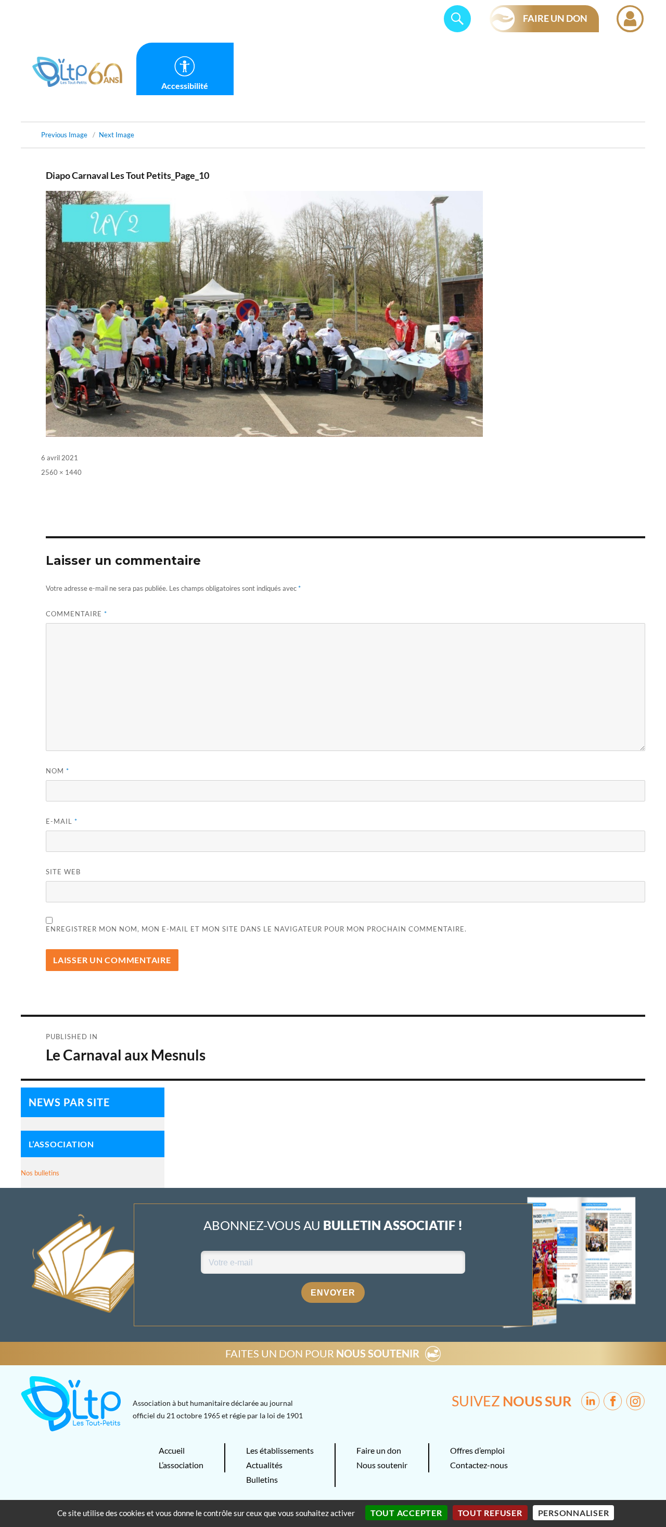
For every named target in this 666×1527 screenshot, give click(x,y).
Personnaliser (573, 1513)
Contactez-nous (479, 1465)
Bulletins (262, 1479)
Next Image (116, 135)
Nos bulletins (40, 1173)
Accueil (172, 1450)
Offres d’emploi (477, 1450)
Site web (63, 872)
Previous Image (64, 135)
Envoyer (333, 1292)
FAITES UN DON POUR (322, 1353)
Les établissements (280, 1450)
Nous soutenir (381, 1465)
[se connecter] (630, 18)
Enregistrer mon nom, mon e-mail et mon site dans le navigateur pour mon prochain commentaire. (256, 929)
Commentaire (76, 614)
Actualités (264, 1465)
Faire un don (378, 1450)
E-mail (62, 821)
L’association (181, 1465)
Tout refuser (490, 1513)
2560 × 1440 (61, 472)
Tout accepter (406, 1513)
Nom (57, 771)
